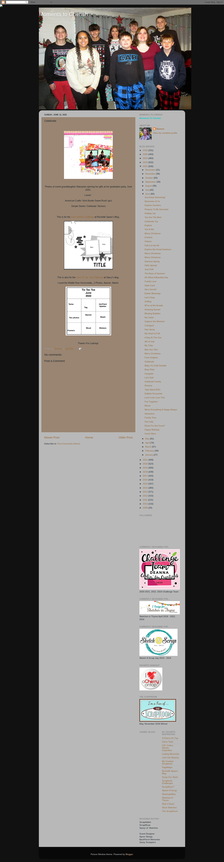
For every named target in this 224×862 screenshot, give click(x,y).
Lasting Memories (170, 754)
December (150, 170)
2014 (145, 488)
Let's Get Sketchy (170, 757)
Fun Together (151, 402)
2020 (145, 464)
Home (89, 437)
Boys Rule (149, 369)
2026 (145, 150)
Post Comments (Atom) (68, 444)
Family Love (150, 281)
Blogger (129, 854)
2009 (145, 508)
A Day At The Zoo (153, 337)
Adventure (150, 414)
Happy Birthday (152, 430)
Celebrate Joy (151, 221)
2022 (145, 166)
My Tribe (149, 345)
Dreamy (148, 385)
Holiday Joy (150, 213)
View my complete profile (165, 133)
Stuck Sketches (169, 807)
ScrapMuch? (168, 787)
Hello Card (150, 285)
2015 (145, 484)
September (150, 182)
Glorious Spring (152, 261)
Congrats (149, 374)
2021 (145, 460)
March (148, 447)
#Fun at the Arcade (154, 305)
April (147, 443)
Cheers (148, 241)
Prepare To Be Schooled (156, 209)
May (147, 439)
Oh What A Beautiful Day (156, 277)
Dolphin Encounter (153, 393)
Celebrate (149, 362)
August (149, 186)
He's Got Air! (151, 289)
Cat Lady (149, 421)
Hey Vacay (150, 329)
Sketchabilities (169, 794)
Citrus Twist (167, 742)
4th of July (150, 341)
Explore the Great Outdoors (158, 249)
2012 (145, 496)
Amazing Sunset (152, 309)
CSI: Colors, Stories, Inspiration (168, 747)
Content (148, 237)
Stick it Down (168, 804)
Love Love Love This (155, 397)
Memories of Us (152, 201)
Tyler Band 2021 (152, 390)
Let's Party (150, 297)
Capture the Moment (155, 321)
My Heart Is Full (152, 333)
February (150, 451)
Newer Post (51, 437)
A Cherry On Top (170, 738)
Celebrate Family (153, 381)
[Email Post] (80, 349)
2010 (145, 504)
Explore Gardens (153, 205)
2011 (145, 500)
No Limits (149, 317)
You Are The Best (153, 217)
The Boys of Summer (155, 273)
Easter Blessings (153, 293)
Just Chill (149, 269)
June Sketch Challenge (82, 217)
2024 (145, 158)
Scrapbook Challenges (167, 782)
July (147, 190)
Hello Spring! (151, 265)
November (150, 174)
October (149, 178)
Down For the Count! (155, 426)
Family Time (150, 418)
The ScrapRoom (170, 811)
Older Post (126, 437)
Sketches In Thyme (167, 799)
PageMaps (167, 767)
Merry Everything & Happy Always (161, 409)
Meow (147, 406)
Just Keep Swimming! (155, 197)
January (149, 455)
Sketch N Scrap (169, 790)
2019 (145, 468)
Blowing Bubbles (152, 313)
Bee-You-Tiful (151, 349)
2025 (145, 154)
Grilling (148, 301)
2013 (145, 492)
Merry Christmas (153, 233)
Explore (148, 225)
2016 (145, 480)
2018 (145, 472)
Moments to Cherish (63, 14)
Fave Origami (151, 357)
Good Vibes (150, 434)
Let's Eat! (149, 377)
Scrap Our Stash (170, 777)
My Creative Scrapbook (168, 762)
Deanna (160, 129)
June (148, 194)
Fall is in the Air (152, 245)
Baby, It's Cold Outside (155, 365)
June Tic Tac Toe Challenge (89, 277)
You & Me (149, 229)
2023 (145, 162)
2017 (145, 476)
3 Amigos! (149, 325)
